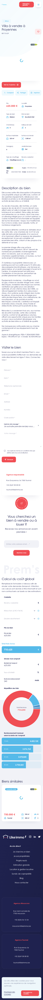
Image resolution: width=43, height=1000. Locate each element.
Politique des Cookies (9, 993)
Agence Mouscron (21, 903)
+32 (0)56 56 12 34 (22, 920)
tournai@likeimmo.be (14, 490)
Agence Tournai (21, 940)
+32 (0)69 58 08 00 (13, 485)
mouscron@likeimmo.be (21, 926)
